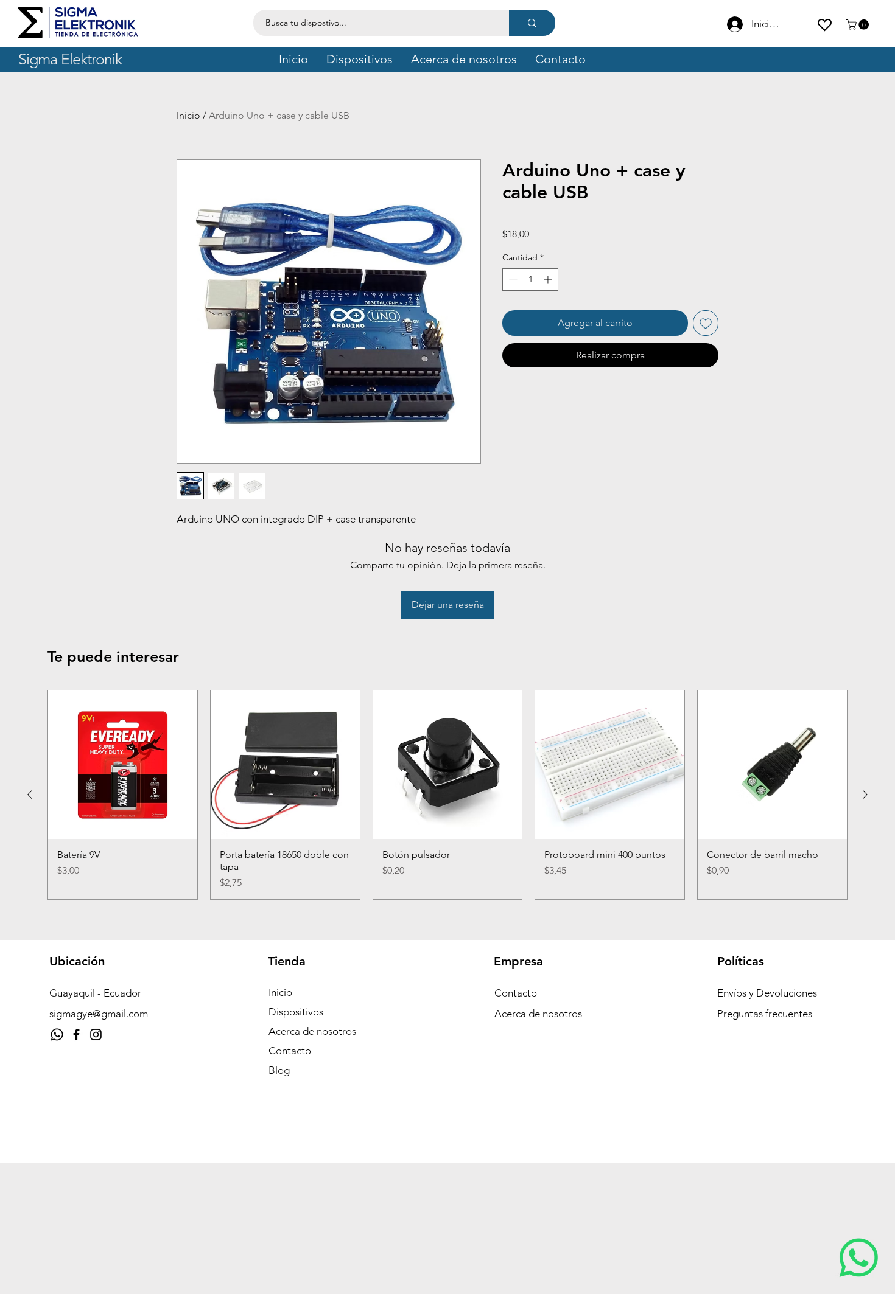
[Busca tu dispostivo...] (532, 23)
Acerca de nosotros (312, 1031)
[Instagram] (96, 1034)
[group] (447, 795)
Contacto (289, 1051)
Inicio (188, 115)
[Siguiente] (865, 794)
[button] (858, 24)
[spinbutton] (530, 279)
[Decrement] (511, 279)
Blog (279, 1070)
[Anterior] (30, 794)
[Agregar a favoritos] (705, 323)
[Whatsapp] (57, 1034)
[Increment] (548, 279)
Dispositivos (295, 1012)
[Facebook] (76, 1034)
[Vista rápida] (122, 765)
